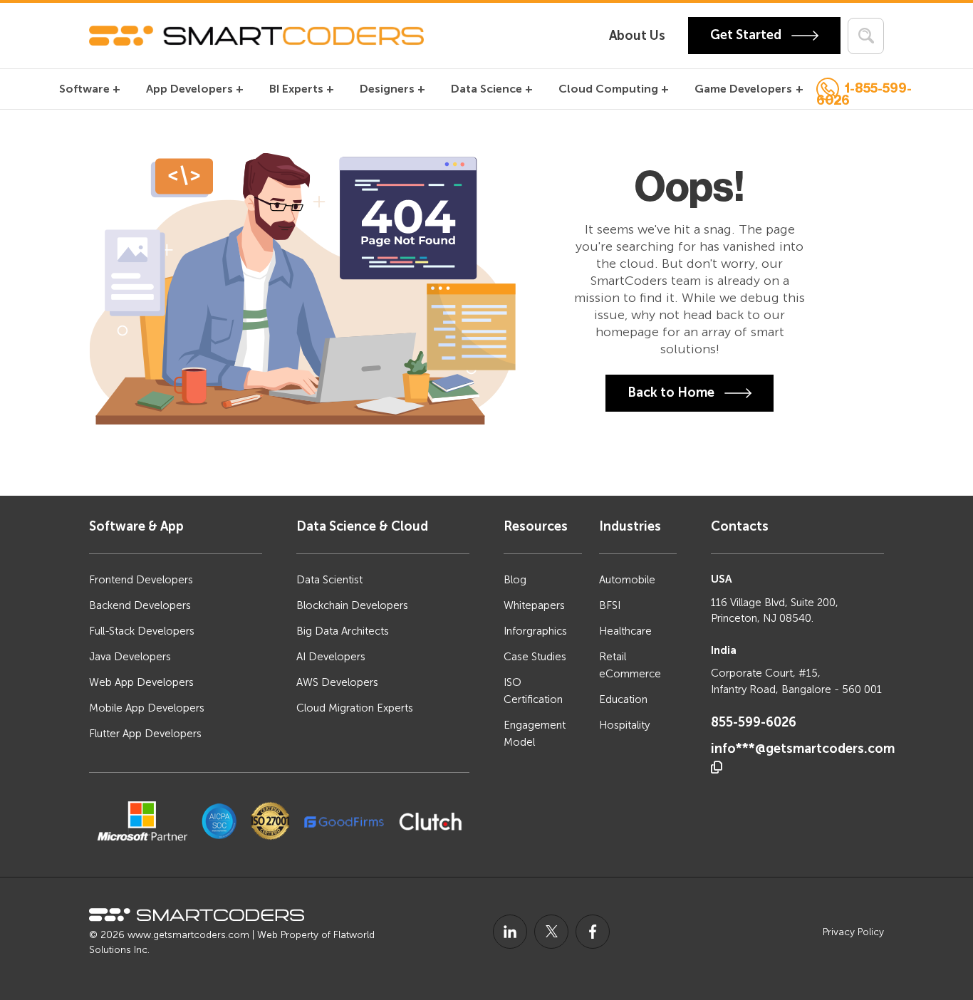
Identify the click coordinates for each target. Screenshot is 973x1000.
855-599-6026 (753, 722)
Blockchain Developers (352, 605)
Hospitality (624, 725)
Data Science (486, 88)
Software (84, 88)
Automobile (627, 579)
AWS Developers (337, 682)
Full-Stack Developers (141, 631)
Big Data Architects (342, 631)
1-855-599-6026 (864, 91)
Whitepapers (534, 605)
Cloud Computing (608, 88)
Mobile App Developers (146, 708)
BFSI (609, 605)
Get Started (747, 35)
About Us (637, 35)
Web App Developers (141, 682)
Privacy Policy (853, 932)
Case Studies (535, 656)
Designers (387, 88)
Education (623, 699)
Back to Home (672, 392)
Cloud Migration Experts (354, 708)
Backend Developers (140, 605)
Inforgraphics (535, 631)
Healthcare (625, 631)
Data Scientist (329, 579)
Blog (515, 579)
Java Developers (130, 656)
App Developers (189, 88)
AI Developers (330, 656)
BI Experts (296, 88)
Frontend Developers (141, 579)
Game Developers (743, 88)
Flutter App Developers (145, 733)
